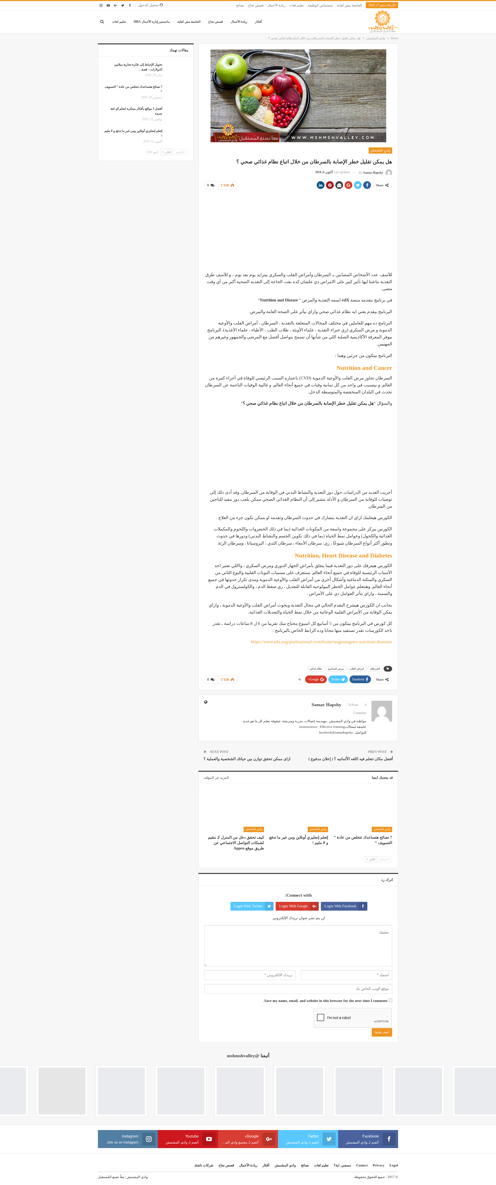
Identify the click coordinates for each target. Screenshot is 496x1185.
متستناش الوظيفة (320, 5)
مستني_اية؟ (342, 1165)
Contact (362, 1165)
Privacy (378, 1165)
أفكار (258, 21)
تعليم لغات (296, 5)
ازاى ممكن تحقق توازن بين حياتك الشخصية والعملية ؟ (247, 759)
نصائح (240, 5)
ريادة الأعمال (276, 5)
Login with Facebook (340, 906)
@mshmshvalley (243, 1055)
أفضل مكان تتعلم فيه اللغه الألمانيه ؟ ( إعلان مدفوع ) (350, 759)
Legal (394, 1165)
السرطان (375, 668)
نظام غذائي (316, 668)
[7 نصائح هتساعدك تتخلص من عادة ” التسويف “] (362, 811)
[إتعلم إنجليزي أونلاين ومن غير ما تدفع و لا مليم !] (298, 811)
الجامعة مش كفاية (349, 5)
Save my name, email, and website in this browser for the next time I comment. (325, 1001)
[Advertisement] (298, 230)
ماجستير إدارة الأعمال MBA (152, 21)
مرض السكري (336, 668)
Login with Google (293, 906)
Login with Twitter (248, 906)
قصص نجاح (256, 5)
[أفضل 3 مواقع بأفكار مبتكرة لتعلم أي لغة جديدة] (177, 114)
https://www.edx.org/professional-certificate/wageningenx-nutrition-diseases (321, 641)
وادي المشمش (380, 150)
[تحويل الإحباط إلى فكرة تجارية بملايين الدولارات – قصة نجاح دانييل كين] (177, 70)
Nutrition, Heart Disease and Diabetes (343, 555)
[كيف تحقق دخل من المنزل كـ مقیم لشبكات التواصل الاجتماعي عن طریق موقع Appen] (234, 811)
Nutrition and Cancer (364, 368)
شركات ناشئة (204, 1165)
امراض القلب (357, 668)
